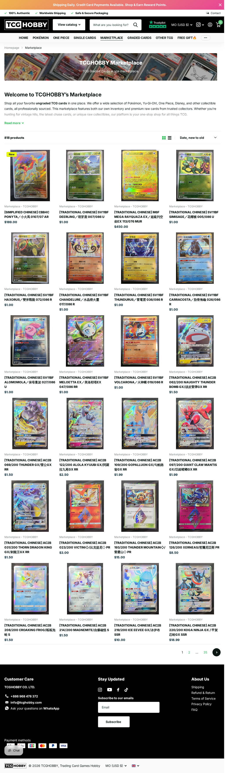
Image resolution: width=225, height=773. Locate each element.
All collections (41, 38)
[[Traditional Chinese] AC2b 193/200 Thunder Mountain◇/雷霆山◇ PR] (140, 506)
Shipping (197, 687)
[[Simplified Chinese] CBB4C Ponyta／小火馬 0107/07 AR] (30, 175)
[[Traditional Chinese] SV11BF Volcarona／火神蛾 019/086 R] (140, 341)
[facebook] (118, 690)
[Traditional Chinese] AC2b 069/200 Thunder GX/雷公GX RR (28, 464)
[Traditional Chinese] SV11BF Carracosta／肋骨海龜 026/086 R (194, 299)
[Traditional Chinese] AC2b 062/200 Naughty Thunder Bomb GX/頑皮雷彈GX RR (192, 382)
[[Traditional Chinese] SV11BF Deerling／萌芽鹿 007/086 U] (85, 175)
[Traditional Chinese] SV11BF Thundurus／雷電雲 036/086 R (138, 297)
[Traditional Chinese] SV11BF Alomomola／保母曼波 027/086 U (29, 382)
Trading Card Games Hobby (80, 766)
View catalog (68, 24)
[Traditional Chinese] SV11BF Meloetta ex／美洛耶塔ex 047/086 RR (84, 382)
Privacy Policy (201, 704)
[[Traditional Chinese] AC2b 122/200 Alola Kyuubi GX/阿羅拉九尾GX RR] (85, 423)
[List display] (169, 137)
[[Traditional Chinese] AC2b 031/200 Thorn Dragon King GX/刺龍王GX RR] (30, 506)
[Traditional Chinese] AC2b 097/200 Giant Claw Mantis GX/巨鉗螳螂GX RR (193, 464)
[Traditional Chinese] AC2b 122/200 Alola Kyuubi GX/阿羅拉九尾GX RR (84, 464)
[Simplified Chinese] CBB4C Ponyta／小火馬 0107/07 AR (26, 214)
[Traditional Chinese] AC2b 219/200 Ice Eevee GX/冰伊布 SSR (137, 629)
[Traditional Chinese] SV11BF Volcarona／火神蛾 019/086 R (138, 380)
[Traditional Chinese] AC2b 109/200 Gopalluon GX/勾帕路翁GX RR (139, 464)
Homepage (11, 47)
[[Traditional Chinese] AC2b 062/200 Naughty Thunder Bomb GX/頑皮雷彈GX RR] (195, 341)
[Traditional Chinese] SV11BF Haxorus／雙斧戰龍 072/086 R (29, 297)
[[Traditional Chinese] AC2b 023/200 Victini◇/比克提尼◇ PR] (85, 506)
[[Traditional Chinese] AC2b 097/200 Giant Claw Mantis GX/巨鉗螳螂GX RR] (195, 423)
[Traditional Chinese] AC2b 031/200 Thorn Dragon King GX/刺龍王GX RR (28, 547)
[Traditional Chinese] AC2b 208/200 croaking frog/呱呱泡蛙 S (29, 629)
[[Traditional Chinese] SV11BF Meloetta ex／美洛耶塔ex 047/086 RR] (85, 341)
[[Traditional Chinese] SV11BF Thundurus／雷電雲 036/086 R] (140, 258)
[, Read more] (200, 25)
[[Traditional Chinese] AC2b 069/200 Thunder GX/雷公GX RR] (30, 423)
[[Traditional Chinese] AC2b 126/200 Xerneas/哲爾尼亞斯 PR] (195, 506)
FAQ (194, 709)
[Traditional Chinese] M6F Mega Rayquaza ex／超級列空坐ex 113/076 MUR (138, 216)
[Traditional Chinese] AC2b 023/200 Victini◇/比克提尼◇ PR (84, 545)
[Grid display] (164, 137)
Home (23, 38)
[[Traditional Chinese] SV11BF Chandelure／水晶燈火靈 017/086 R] (85, 258)
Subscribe (114, 722)
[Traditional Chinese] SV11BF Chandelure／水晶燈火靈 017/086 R (84, 299)
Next (216, 652)
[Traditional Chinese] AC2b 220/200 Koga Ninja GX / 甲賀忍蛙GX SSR (193, 629)
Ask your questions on (35, 708)
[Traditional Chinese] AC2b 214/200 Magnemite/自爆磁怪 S (84, 627)
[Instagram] (100, 690)
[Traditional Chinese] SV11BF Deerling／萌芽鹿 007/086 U (84, 214)
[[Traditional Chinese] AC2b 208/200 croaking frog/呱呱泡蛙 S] (30, 588)
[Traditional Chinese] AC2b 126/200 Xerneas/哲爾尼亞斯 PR (194, 545)
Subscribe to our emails (116, 698)
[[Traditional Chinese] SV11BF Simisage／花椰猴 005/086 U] (195, 175)
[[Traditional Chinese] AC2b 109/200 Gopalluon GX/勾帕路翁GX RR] (140, 423)
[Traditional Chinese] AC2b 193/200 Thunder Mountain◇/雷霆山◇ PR (139, 547)
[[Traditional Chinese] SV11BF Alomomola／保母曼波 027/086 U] (30, 341)
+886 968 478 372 (24, 696)
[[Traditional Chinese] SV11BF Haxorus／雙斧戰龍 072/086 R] (30, 258)
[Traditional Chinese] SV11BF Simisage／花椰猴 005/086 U (193, 214)
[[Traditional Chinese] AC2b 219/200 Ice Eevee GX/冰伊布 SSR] (140, 588)
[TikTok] (126, 690)
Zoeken (135, 24)
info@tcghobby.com (26, 702)
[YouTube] (109, 689)
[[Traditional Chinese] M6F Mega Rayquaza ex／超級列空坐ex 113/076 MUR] (140, 175)
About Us (200, 679)
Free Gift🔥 (187, 38)
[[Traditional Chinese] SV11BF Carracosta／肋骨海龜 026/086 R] (195, 258)
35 (205, 652)
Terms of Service (203, 698)
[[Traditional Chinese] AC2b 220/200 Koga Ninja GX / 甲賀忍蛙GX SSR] (195, 588)
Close (220, 5)
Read (12, 123)
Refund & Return (203, 693)
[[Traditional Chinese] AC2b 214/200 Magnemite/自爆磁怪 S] (85, 588)
